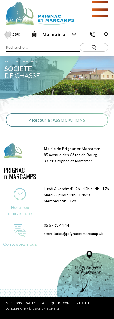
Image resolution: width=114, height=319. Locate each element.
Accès (106, 34)
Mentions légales (21, 303)
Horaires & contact (93, 34)
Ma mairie (54, 35)
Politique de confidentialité (66, 303)
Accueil (9, 61)
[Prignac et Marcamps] (37, 25)
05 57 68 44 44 (56, 225)
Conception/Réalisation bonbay (33, 308)
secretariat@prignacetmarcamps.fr (74, 233)
